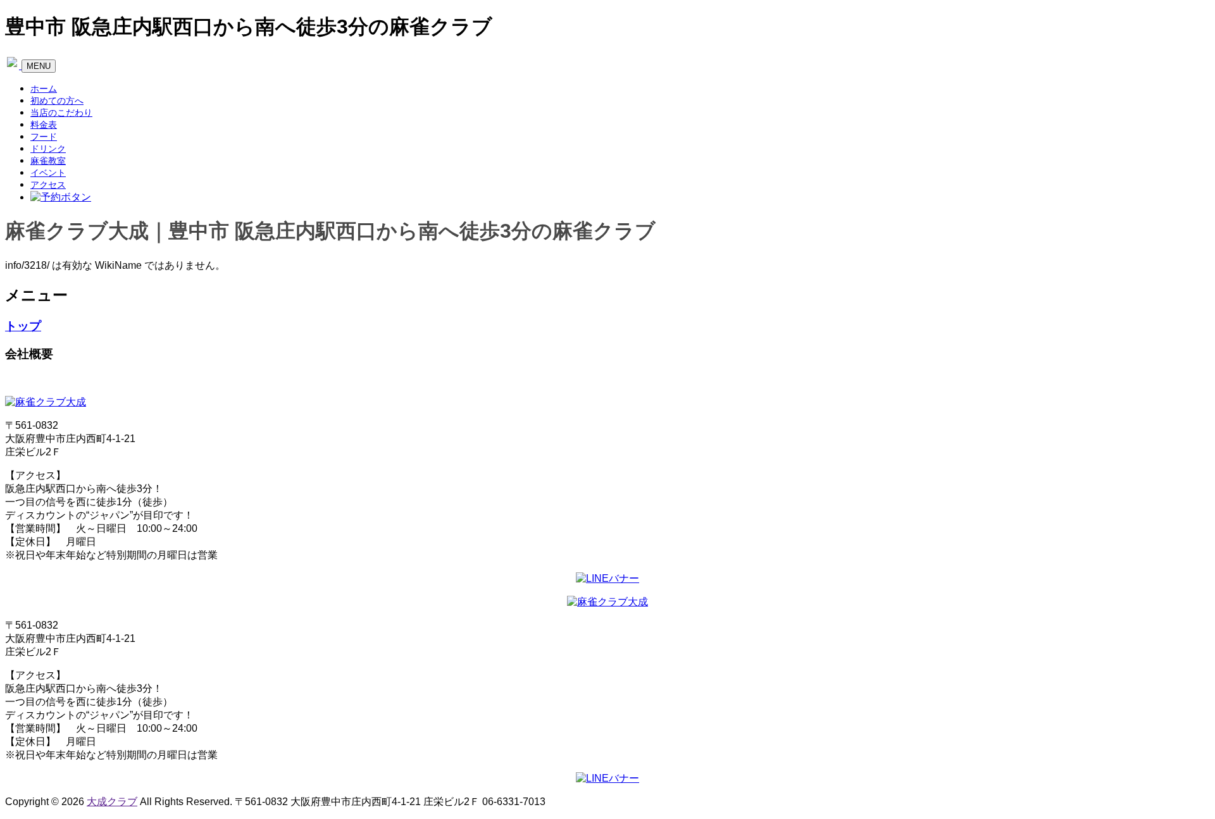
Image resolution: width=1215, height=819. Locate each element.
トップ (23, 326)
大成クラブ (112, 801)
